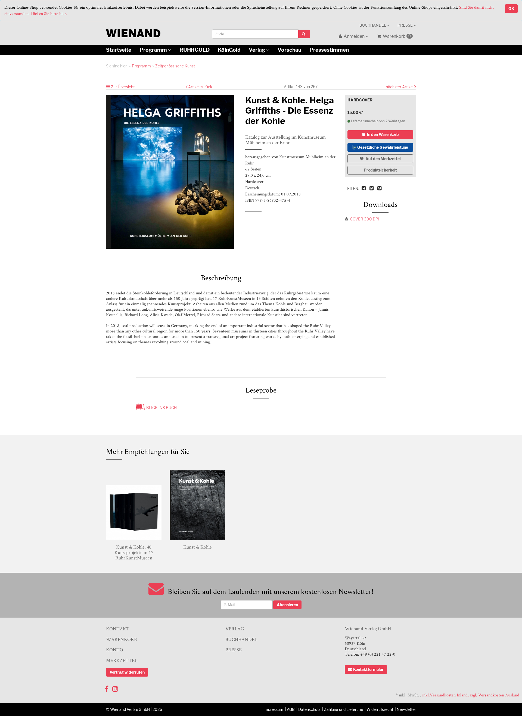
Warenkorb (396, 36)
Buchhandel (373, 25)
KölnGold (229, 49)
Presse (405, 25)
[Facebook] (106, 687)
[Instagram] (115, 687)
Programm (153, 49)
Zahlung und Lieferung (343, 709)
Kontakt (117, 628)
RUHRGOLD (194, 49)
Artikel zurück (200, 87)
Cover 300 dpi (364, 219)
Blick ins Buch (161, 407)
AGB (291, 709)
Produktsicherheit (380, 170)
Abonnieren (287, 604)
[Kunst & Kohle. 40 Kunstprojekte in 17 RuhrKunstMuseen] (133, 504)
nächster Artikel (400, 87)
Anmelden (354, 36)
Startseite (118, 49)
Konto (114, 649)
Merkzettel (121, 660)
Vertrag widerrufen (127, 672)
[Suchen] (304, 34)
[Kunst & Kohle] (197, 504)
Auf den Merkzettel (383, 158)
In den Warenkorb (382, 134)
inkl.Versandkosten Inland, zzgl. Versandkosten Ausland (470, 695)
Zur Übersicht (123, 87)
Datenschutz (309, 709)
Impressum (273, 709)
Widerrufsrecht (379, 709)
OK (511, 8)
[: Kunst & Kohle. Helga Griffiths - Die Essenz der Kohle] (171, 172)
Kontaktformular (368, 669)
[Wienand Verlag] (133, 32)
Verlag (257, 49)
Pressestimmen (329, 49)
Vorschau (289, 49)
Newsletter (406, 709)
